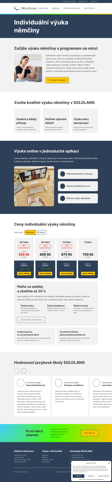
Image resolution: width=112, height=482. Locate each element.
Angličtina (45, 455)
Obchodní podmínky (20, 462)
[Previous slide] (16, 371)
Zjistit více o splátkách (31, 320)
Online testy (83, 1)
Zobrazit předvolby (103, 476)
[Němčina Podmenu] (61, 8)
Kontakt (94, 1)
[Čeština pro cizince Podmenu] (82, 8)
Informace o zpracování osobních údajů (95, 479)
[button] (109, 463)
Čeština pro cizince (48, 459)
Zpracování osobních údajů (22, 459)
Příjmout (78, 476)
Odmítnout (91, 476)
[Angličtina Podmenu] (50, 8)
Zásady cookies (82, 479)
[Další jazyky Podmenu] (97, 8)
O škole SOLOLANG (69, 1)
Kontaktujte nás (19, 457)
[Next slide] (23, 371)
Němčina (44, 457)
